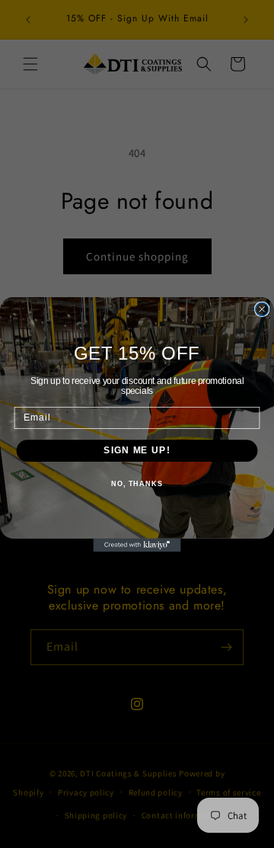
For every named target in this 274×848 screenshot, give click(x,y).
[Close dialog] (262, 308)
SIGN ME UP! (137, 450)
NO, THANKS (137, 483)
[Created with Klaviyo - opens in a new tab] (136, 544)
